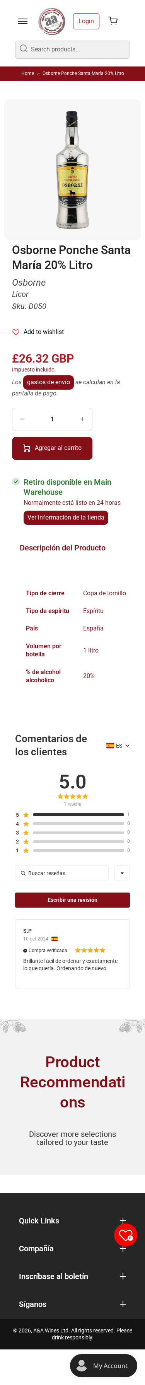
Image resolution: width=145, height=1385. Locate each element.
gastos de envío (48, 382)
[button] (69, 814)
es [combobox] (119, 746)
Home (27, 73)
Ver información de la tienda (65, 517)
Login (86, 21)
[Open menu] (23, 21)
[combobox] (122, 873)
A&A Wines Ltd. (51, 1330)
